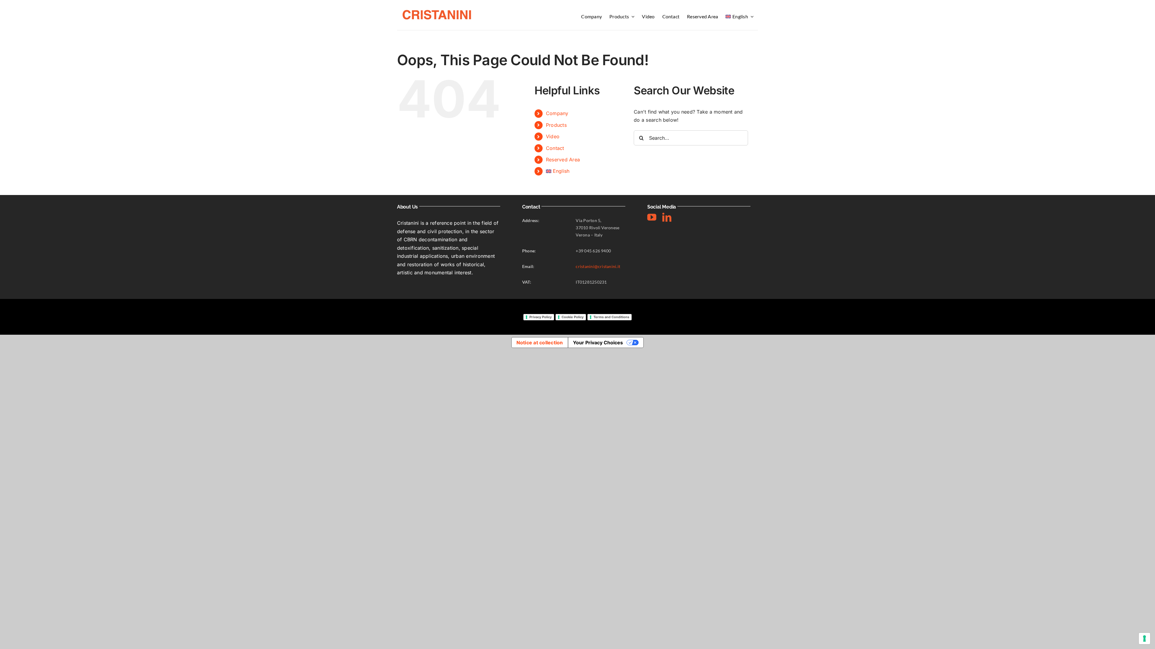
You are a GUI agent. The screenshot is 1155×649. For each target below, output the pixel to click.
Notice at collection (539, 343)
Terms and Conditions (611, 317)
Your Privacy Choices (598, 343)
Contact (555, 148)
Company (557, 113)
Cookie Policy (573, 317)
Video (552, 136)
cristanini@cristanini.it (598, 266)
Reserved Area (563, 160)
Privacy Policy (540, 317)
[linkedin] (666, 217)
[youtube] (651, 217)
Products (556, 125)
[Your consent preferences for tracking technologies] (1144, 638)
